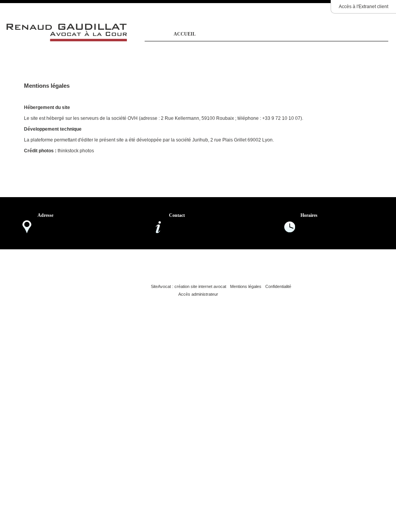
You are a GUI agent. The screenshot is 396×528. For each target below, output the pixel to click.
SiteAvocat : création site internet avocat (188, 286)
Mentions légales (245, 286)
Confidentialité (278, 286)
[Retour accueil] (67, 40)
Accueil (185, 34)
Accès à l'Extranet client (363, 6)
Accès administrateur (198, 294)
